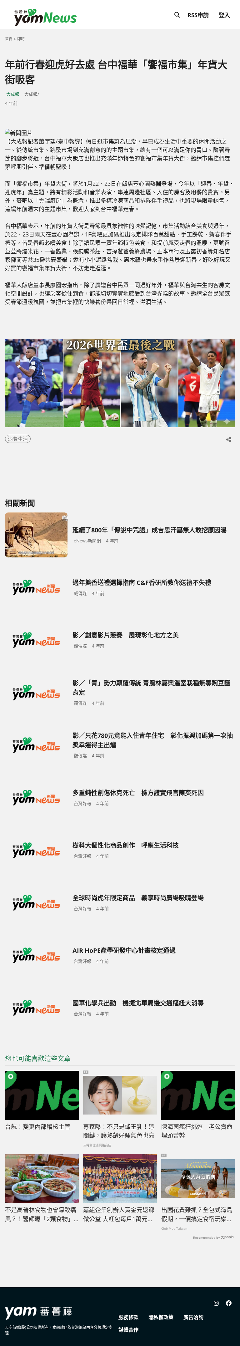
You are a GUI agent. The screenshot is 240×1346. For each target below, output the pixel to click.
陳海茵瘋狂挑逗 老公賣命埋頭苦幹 (196, 1131)
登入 (224, 15)
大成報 (12, 94)
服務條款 (128, 1317)
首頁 (8, 39)
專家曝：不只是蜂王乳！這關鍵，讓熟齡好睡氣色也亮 (118, 1131)
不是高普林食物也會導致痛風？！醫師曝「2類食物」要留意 (40, 1214)
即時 (21, 39)
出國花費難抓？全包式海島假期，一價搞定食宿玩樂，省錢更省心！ (196, 1214)
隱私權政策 (160, 1317)
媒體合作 (128, 1329)
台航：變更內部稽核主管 (37, 1127)
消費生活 (18, 438)
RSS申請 (198, 15)
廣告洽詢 (193, 1317)
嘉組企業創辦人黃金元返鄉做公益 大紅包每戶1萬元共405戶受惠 (118, 1214)
